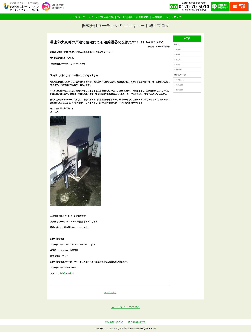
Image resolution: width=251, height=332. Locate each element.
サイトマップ (173, 17)
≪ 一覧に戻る (110, 293)
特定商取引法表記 (114, 322)
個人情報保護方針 (137, 322)
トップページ (77, 17)
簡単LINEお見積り (220, 6)
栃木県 (178, 59)
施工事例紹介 (124, 17)
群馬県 (178, 54)
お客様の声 (142, 17)
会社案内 (157, 17)
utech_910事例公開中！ (54, 8)
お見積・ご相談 (239, 6)
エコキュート (180, 80)
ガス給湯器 (179, 85)
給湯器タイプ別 (180, 75)
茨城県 (178, 64)
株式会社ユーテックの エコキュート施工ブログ (126, 25)
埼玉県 (178, 49)
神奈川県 (179, 69)
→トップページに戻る (125, 307)
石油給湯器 (179, 90)
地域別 (176, 44)
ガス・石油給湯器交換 (101, 17)
